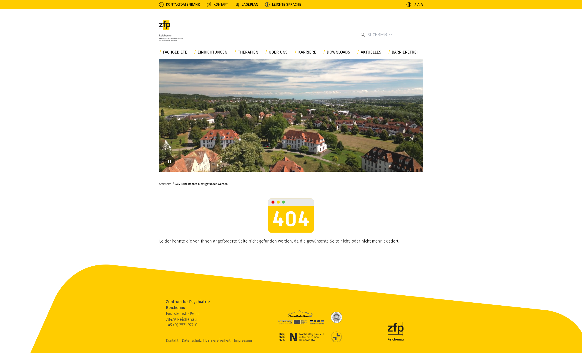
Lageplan (250, 4)
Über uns (278, 52)
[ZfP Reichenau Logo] (171, 30)
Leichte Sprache (286, 4)
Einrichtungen (212, 52)
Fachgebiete (175, 52)
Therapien (248, 52)
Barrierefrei (405, 52)
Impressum (243, 340)
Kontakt (220, 4)
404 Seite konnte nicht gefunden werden (201, 184)
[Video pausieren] (169, 161)
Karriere (307, 52)
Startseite (165, 184)
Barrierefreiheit (218, 340)
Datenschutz (192, 340)
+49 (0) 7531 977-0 (181, 324)
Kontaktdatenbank (183, 4)
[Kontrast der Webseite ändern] (408, 4)
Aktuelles (371, 52)
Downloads (338, 52)
